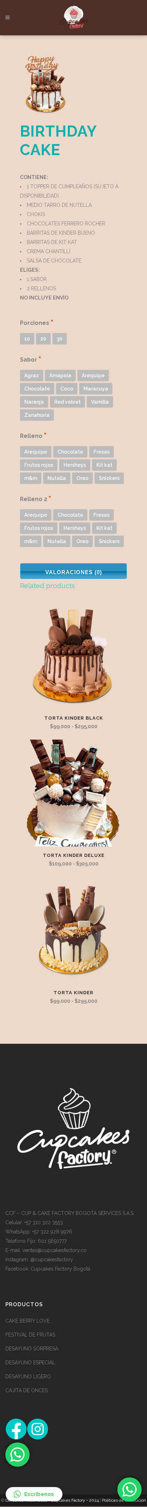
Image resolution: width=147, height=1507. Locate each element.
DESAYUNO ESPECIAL (30, 1362)
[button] (34, 1494)
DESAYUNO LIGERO (28, 1376)
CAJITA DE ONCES (26, 1390)
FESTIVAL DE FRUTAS (30, 1335)
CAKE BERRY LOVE (27, 1321)
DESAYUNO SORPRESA (31, 1349)
